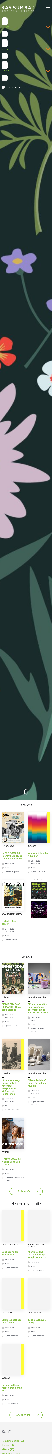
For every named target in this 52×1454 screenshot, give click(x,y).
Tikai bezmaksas (14, 87)
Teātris (8, 1445)
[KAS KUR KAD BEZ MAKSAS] (39, 890)
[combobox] (26, 27)
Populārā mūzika (13, 1441)
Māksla (8, 1449)
